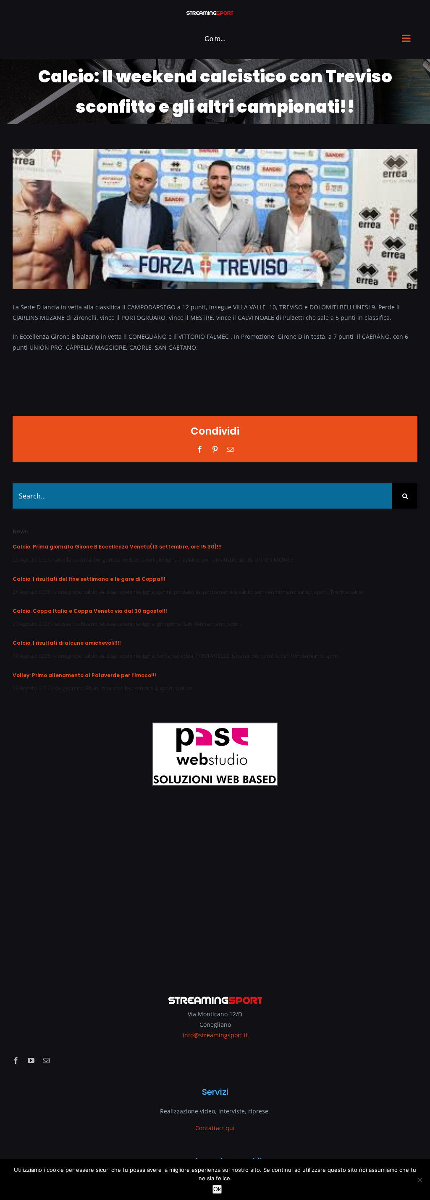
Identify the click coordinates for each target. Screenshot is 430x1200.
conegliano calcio (76, 592)
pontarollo (187, 592)
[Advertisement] (215, 885)
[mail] (46, 1060)
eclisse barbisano (76, 624)
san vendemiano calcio (283, 592)
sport (245, 559)
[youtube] (31, 1060)
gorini (164, 592)
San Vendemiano (204, 624)
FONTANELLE (212, 655)
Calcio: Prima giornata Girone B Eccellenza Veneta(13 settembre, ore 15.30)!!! (117, 546)
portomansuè (219, 559)
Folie (92, 688)
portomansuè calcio (227, 592)
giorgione (169, 624)
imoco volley (116, 688)
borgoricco (107, 559)
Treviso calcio (346, 592)
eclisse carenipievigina (150, 559)
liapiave (189, 559)
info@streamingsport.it (215, 1035)
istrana (240, 655)
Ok (217, 1189)
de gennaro (69, 688)
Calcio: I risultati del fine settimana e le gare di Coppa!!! (89, 579)
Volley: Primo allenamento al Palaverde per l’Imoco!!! (84, 675)
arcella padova (73, 559)
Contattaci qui (215, 1128)
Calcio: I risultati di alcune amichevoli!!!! (67, 642)
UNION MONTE (273, 559)
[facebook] (16, 1060)
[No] (419, 1180)
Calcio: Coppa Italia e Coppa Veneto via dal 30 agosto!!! (90, 611)
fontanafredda (175, 655)
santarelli (145, 688)
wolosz (184, 688)
